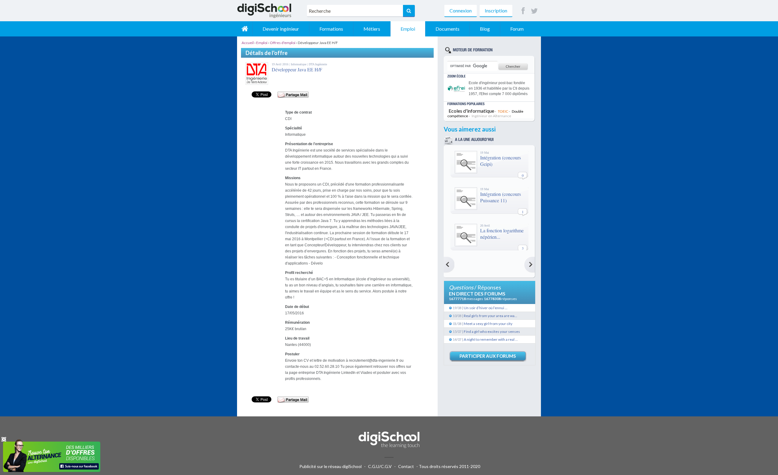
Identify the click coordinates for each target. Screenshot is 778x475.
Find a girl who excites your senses (492, 331)
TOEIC (503, 111)
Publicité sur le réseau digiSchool (330, 466)
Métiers (371, 29)
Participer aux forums (488, 356)
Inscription (496, 10)
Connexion (460, 10)
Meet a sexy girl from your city (488, 323)
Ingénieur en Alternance (491, 116)
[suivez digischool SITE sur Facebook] (523, 11)
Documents (447, 29)
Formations (331, 29)
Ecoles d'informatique (471, 111)
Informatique (299, 64)
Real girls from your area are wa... (490, 315)
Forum (517, 29)
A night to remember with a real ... (491, 339)
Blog (485, 29)
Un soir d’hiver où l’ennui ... (486, 308)
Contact (406, 466)
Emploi (408, 29)
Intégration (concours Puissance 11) (500, 197)
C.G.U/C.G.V (380, 466)
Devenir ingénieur (281, 29)
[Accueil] (244, 28)
